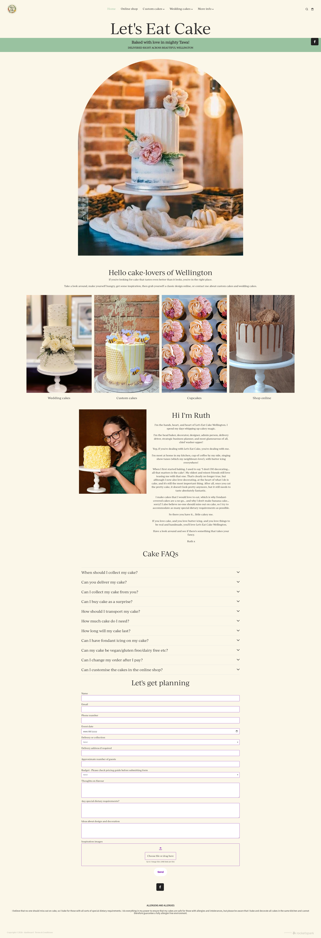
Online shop (129, 8)
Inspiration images (92, 841)
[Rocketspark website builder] (299, 933)
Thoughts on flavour (92, 781)
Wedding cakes (180, 8)
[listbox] (160, 742)
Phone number (89, 715)
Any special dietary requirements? (100, 801)
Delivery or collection (93, 737)
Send (160, 871)
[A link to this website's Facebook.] (314, 41)
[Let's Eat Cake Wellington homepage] (37, 9)
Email (84, 704)
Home (111, 8)
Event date (87, 726)
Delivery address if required (96, 748)
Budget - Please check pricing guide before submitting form (114, 770)
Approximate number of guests (98, 759)
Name (84, 693)
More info (205, 8)
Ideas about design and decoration (100, 821)
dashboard (29, 932)
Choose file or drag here (160, 855)
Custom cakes (153, 8)
